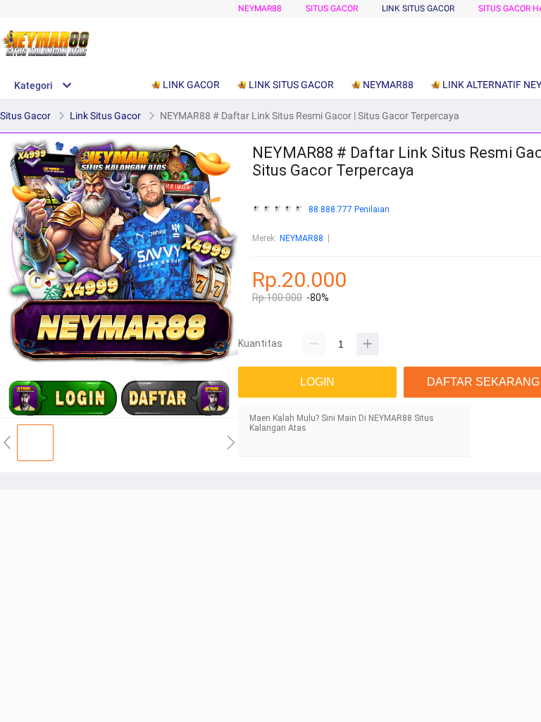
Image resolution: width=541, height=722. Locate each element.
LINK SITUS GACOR (418, 8)
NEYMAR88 (260, 8)
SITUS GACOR (332, 8)
